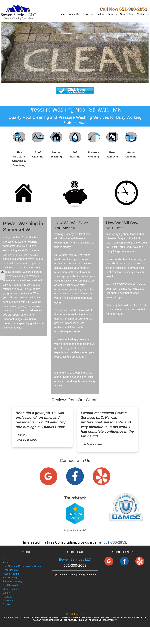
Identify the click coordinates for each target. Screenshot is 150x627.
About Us (8, 562)
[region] (75, 42)
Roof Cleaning (10, 570)
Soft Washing (10, 577)
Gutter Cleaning (11, 589)
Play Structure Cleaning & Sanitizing (22, 566)
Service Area (9, 600)
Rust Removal (10, 585)
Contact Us (9, 604)
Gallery (6, 593)
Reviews (7, 596)
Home (6, 558)
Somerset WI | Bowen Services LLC (25, 11)
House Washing (11, 574)
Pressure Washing (12, 581)
